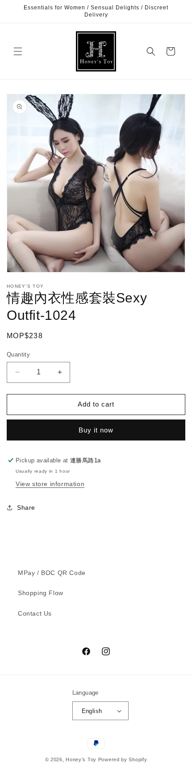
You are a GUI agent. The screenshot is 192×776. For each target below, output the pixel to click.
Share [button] (26, 507)
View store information (50, 483)
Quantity (18, 354)
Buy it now (96, 430)
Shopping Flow (40, 592)
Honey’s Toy (81, 759)
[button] (18, 51)
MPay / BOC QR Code (52, 572)
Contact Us (35, 613)
